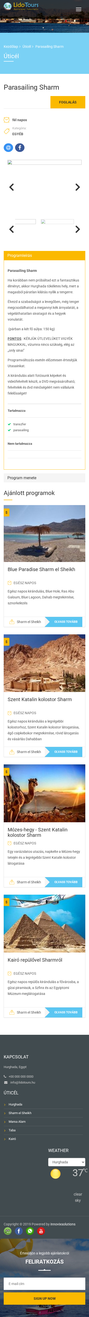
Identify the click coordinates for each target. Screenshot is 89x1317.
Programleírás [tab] (19, 255)
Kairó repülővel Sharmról (35, 960)
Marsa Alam (17, 1121)
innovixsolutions (62, 1224)
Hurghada (15, 1104)
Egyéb (17, 134)
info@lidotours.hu (22, 1082)
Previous (11, 187)
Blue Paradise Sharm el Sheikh (41, 569)
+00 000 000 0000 (21, 1076)
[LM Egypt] (21, 5)
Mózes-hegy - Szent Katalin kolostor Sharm (37, 832)
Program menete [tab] (21, 478)
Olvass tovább (66, 622)
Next (78, 187)
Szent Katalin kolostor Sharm (40, 699)
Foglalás (68, 102)
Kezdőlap (11, 47)
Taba (12, 1130)
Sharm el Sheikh (20, 1113)
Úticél (26, 47)
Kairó (12, 1139)
